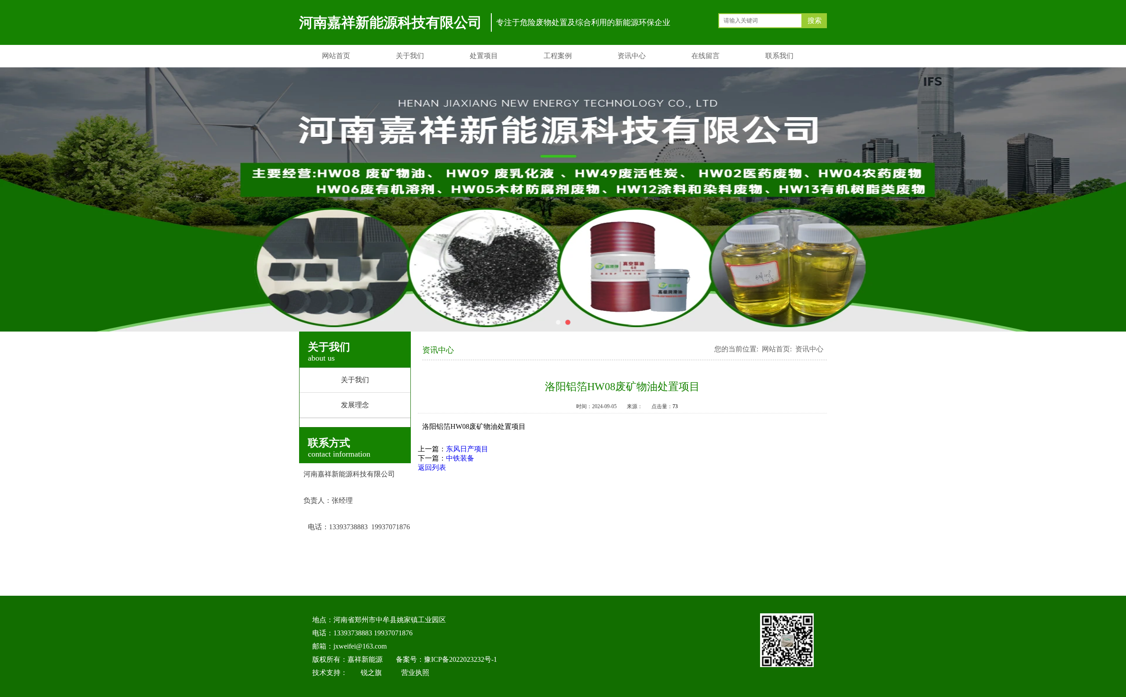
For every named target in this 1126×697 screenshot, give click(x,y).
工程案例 (558, 55)
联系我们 (779, 55)
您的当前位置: (736, 349)
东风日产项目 (467, 449)
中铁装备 (460, 458)
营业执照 (415, 672)
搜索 (815, 20)
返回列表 (432, 467)
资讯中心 (632, 55)
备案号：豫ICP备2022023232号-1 (446, 659)
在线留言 (705, 55)
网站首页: (777, 349)
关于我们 (410, 55)
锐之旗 (371, 672)
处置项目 (484, 55)
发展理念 (355, 405)
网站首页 (336, 55)
